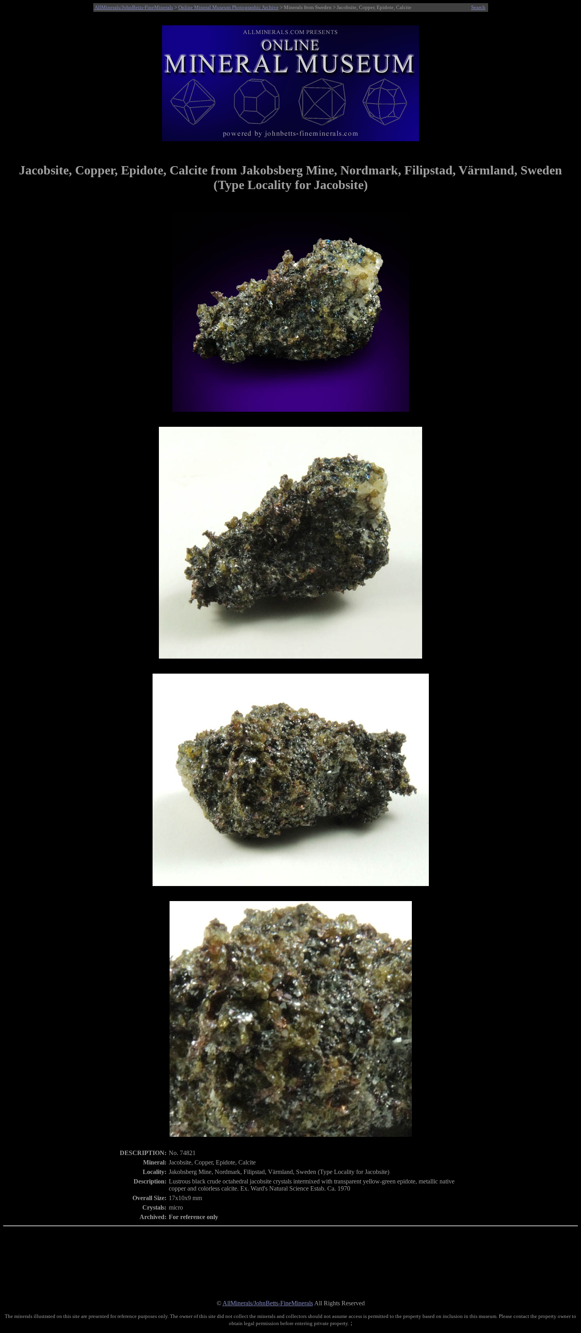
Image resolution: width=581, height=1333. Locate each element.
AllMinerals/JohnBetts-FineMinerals (133, 7)
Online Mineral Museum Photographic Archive (228, 7)
